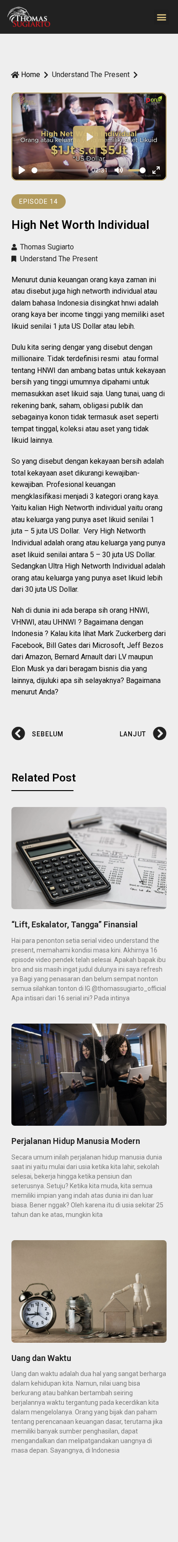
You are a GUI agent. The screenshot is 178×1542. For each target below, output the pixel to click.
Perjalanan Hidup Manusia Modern (75, 1141)
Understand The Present (91, 74)
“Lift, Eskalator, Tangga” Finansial (74, 924)
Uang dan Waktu (41, 1358)
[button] (161, 17)
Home (30, 74)
